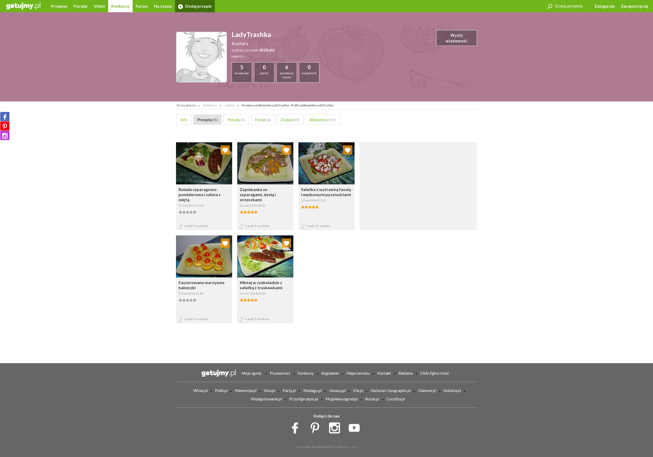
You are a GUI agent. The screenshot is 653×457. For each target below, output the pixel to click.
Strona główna (186, 105)
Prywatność (280, 373)
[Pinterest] (4, 126)
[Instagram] (4, 135)
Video (99, 6)
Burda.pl (372, 399)
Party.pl (289, 390)
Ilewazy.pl (337, 390)
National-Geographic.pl (391, 390)
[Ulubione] (225, 150)
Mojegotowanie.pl (266, 399)
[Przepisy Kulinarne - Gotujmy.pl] (23, 5)
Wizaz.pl (200, 390)
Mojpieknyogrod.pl (341, 399)
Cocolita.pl (395, 399)
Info (183, 119)
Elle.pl (358, 390)
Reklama (405, 373)
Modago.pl (312, 390)
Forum (142, 6)
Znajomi (290, 119)
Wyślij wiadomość (457, 38)
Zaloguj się (604, 6)
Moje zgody (252, 373)
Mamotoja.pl (245, 390)
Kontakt (384, 373)
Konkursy (120, 6)
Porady (81, 6)
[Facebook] (4, 116)
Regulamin (330, 373)
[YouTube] (356, 426)
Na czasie (163, 6)
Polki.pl (221, 390)
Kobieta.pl (452, 390)
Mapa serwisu (358, 373)
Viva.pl (269, 390)
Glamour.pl (427, 390)
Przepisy (59, 6)
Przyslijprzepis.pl (303, 399)
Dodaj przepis (198, 6)
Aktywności (322, 119)
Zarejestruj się (634, 6)
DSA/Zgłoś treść (434, 373)
